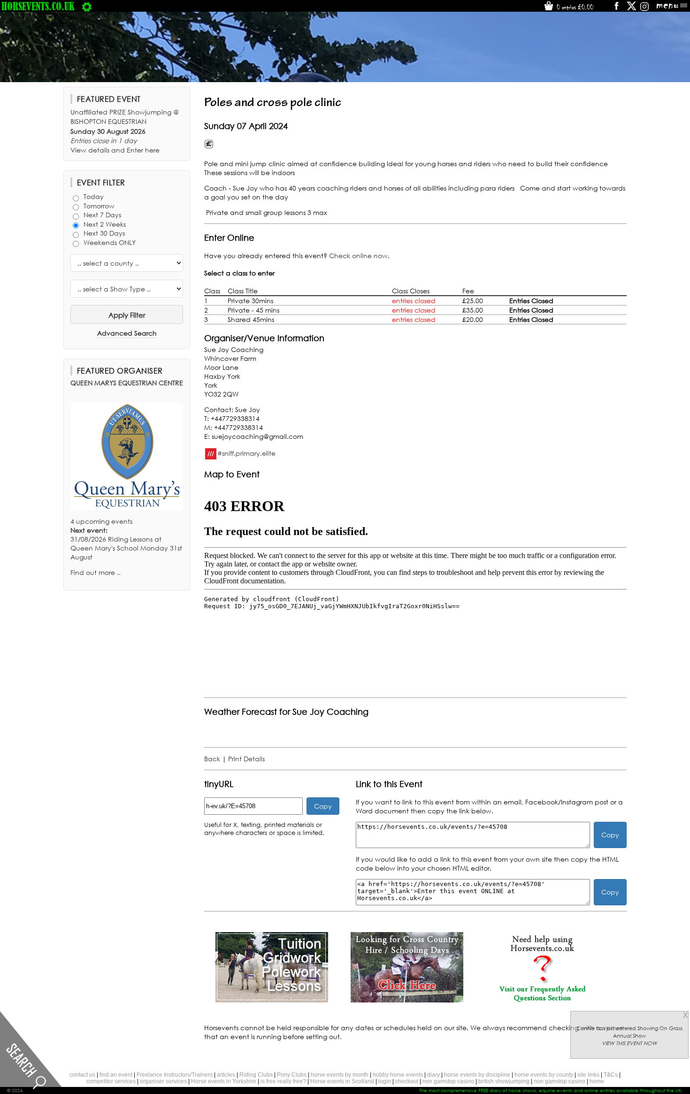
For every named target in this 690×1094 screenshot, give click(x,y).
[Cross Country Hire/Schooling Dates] (407, 999)
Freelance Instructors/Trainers (175, 1074)
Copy (323, 806)
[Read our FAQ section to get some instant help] (542, 999)
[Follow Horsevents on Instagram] (644, 9)
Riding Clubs (256, 1074)
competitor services (111, 1081)
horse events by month (339, 1074)
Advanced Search (127, 333)
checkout (406, 1081)
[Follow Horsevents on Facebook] (616, 9)
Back (212, 758)
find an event (116, 1074)
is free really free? (283, 1081)
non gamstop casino (448, 1081)
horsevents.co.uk (38, 6)
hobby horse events (398, 1074)
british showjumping (503, 1081)
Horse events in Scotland (342, 1081)
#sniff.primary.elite (246, 452)
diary (433, 1074)
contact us (82, 1074)
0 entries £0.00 (574, 7)
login (384, 1081)
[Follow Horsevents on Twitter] (631, 9)
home (597, 1081)
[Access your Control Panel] (87, 6)
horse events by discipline (477, 1074)
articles (226, 1074)
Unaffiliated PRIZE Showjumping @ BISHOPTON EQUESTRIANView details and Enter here (124, 130)
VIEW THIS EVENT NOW (629, 1043)
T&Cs (611, 1074)
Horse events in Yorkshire (223, 1081)
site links (588, 1074)
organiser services (163, 1081)
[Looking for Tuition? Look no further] (271, 999)
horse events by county (543, 1074)
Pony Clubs (292, 1074)
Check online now (358, 255)
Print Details (246, 758)
